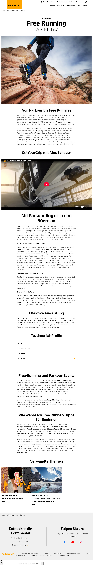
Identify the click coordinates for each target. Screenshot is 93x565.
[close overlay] (1, 561)
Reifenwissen (60, 5)
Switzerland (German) (74, 1)
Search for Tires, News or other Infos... (29, 564)
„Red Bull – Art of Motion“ (62, 380)
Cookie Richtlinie (64, 555)
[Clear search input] (42, 563)
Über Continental (19, 545)
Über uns (85, 5)
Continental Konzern (19, 538)
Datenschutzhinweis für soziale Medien (42, 555)
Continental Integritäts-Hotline (29, 553)
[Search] (1, 563)
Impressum (57, 553)
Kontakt (46, 553)
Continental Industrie (19, 542)
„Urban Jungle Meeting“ (50, 400)
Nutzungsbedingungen (73, 553)
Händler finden (63, 1)
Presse (79, 5)
